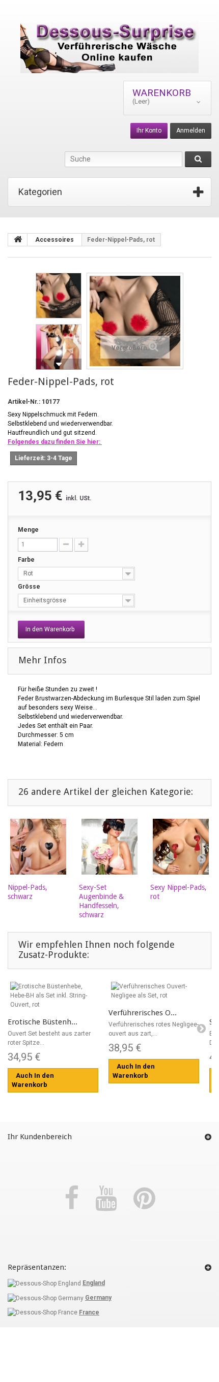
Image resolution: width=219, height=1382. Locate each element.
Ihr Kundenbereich (40, 1136)
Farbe (27, 559)
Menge (28, 529)
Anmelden (190, 130)
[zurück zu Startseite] (18, 240)
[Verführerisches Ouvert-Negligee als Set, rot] (153, 991)
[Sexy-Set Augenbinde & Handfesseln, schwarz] (109, 846)
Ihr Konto (148, 130)
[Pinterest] (144, 1198)
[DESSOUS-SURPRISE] (109, 48)
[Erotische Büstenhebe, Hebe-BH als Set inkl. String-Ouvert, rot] (53, 995)
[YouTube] (109, 1198)
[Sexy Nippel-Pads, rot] (180, 846)
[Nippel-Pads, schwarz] (38, 846)
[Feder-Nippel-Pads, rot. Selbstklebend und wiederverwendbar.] (58, 295)
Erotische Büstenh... (42, 1021)
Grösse (30, 586)
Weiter (58, 364)
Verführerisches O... (142, 1012)
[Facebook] (74, 1198)
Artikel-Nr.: (24, 401)
